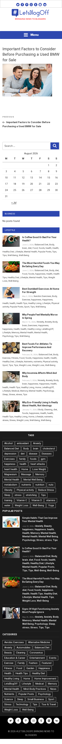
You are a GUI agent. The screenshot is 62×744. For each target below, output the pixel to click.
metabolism (10, 484)
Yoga (51, 505)
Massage (26, 474)
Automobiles (23, 647)
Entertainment (37, 657)
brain (24, 248)
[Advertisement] (31, 26)
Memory (15, 332)
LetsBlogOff (47, 329)
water (7, 505)
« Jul (13, 202)
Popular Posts (44, 251)
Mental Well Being (32, 479)
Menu (34, 34)
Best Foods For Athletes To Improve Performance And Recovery (37, 347)
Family (21, 663)
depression (10, 453)
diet (30, 248)
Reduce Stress (46, 489)
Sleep (5, 394)
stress (19, 394)
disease (33, 453)
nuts (51, 484)
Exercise (26, 299)
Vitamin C (22, 500)
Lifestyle (19, 251)
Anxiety (40, 322)
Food (35, 248)
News (53, 688)
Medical (15, 391)
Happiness (47, 299)
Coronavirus (36, 652)
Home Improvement (45, 678)
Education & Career (14, 657)
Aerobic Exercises (42, 296)
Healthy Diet (8, 251)
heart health (10, 469)
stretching (31, 495)
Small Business (35, 699)
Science (8, 699)
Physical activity (50, 361)
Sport (26, 306)
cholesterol (49, 448)
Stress (12, 394)
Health (55, 248)
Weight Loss (25, 365)
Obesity (8, 489)
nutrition (39, 484)
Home (38, 387)
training (8, 500)
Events (52, 657)
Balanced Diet (41, 244)
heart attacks (38, 464)
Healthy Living (34, 303)
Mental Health (30, 251)
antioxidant (23, 443)
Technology (22, 704)
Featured (46, 663)
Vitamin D (36, 500)
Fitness (14, 358)
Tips (54, 251)
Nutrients (28, 361)
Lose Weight (39, 469)
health (48, 248)
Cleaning (48, 409)
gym (43, 458)
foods (42, 248)
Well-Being (13, 255)
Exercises (32, 325)
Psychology (7, 336)
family (22, 458)
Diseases (47, 453)
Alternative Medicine (39, 642)
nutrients (38, 361)
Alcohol (8, 443)
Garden (30, 668)
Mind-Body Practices (34, 688)
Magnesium (10, 474)
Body (51, 244)
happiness (40, 274)
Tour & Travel (48, 704)
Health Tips (21, 303)
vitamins (50, 500)
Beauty (48, 526)
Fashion (33, 663)
